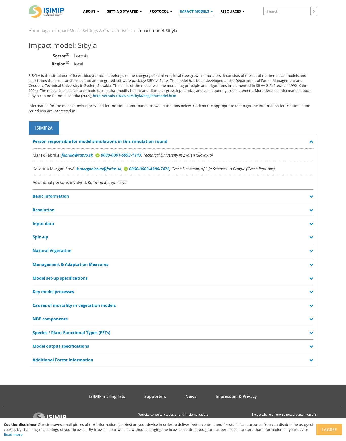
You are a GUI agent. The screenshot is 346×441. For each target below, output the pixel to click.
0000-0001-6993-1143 (121, 155)
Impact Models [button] (195, 11)
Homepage (39, 30)
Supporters (155, 396)
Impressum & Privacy (236, 396)
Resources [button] (231, 11)
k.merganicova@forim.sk (98, 169)
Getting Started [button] (123, 11)
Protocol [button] (159, 11)
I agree (329, 429)
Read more (13, 434)
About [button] (90, 11)
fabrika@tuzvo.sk (77, 155)
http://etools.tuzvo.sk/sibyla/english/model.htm (134, 95)
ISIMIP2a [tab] (44, 128)
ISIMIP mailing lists (107, 396)
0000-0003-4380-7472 (149, 169)
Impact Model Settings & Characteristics (93, 30)
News (190, 396)
